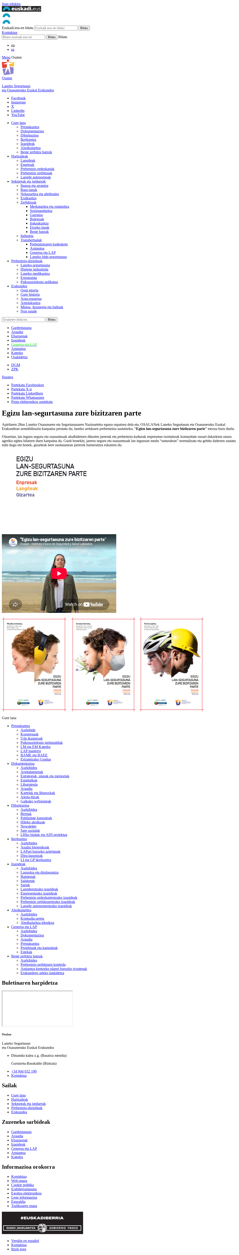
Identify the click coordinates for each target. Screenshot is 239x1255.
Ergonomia (29, 278)
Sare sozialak (30, 830)
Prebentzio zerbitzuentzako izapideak (48, 902)
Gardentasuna (21, 328)
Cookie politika (22, 1185)
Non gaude (29, 311)
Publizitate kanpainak (36, 818)
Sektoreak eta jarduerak (28, 181)
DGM (15, 365)
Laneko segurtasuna (35, 265)
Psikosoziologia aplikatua (39, 282)
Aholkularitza (31, 148)
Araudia (17, 332)
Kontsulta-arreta (32, 918)
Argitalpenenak (32, 772)
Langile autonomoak (36, 177)
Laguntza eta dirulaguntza (40, 872)
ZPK (14, 369)
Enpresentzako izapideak (39, 893)
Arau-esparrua (31, 299)
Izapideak (28, 144)
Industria (27, 236)
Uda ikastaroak (32, 738)
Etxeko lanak (39, 227)
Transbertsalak (31, 240)
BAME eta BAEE (34, 755)
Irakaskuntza (39, 223)
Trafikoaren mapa (24, 1206)
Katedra (17, 353)
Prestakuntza (30, 127)
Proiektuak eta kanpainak (39, 948)
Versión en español (25, 1241)
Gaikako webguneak (36, 801)
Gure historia (30, 294)
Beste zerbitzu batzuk (36, 152)
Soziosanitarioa (41, 211)
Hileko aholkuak (33, 822)
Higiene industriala (34, 269)
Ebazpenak (19, 336)
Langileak (28, 160)
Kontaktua (9, 32)
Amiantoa (37, 248)
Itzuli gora (18, 1249)
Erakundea (19, 286)
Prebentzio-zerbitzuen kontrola (43, 964)
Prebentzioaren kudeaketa (49, 244)
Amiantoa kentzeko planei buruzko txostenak (54, 969)
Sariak (25, 885)
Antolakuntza (30, 303)
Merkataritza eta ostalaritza (49, 206)
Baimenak (28, 877)
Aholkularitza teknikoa (37, 923)
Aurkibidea (29, 768)
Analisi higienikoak (35, 847)
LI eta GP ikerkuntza (36, 860)
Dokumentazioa (32, 131)
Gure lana (18, 123)
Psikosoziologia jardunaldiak (42, 743)
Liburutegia (29, 784)
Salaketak (28, 881)
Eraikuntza (28, 198)
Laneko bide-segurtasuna (48, 257)
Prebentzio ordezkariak (37, 169)
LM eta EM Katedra (35, 747)
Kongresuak (30, 734)
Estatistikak (29, 780)
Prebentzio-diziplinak (26, 261)
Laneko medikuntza (35, 273)
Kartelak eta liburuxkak (38, 793)
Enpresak (27, 165)
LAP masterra (31, 751)
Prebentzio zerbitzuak (36, 173)
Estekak (26, 952)
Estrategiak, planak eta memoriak (45, 776)
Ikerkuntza (28, 139)
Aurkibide (28, 730)
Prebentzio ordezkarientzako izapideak (49, 897)
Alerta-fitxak (30, 797)
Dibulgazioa (30, 135)
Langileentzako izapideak (39, 889)
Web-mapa (19, 1181)
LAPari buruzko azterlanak (40, 851)
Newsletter (28, 826)
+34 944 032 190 (24, 1071)
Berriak (26, 814)
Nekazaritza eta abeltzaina (40, 194)
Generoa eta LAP (43, 253)
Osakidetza (19, 357)
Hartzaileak (19, 156)
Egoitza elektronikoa (26, 1193)
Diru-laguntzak (32, 856)
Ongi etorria (29, 290)
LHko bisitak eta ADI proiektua (44, 835)
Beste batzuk (39, 232)
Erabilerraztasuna (24, 1189)
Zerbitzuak (28, 202)
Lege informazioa (24, 1197)
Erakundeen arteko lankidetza (42, 973)
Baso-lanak (29, 190)
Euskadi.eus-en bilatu (17, 28)
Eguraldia (18, 1202)
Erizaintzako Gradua (36, 759)
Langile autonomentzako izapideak (46, 906)
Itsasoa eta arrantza (34, 186)
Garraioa (36, 215)
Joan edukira (11, 4)
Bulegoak (37, 219)
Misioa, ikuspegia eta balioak (42, 307)
